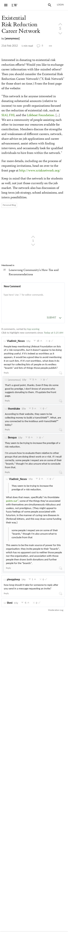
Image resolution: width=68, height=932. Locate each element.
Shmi (10, 603)
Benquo (12, 437)
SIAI (4, 115)
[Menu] (5, 5)
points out (11, 501)
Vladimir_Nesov (16, 341)
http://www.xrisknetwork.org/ (40, 170)
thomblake (14, 409)
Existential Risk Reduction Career (20, 25)
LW (14, 5)
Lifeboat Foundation (40, 115)
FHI (12, 115)
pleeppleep (13, 579)
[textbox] (33, 298)
